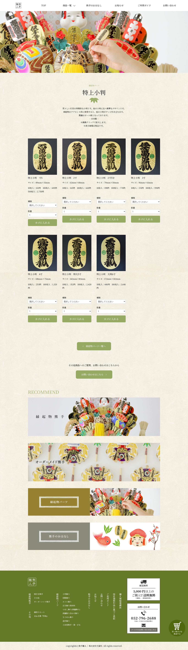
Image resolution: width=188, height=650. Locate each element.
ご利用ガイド (144, 5)
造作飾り (66, 621)
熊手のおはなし (94, 5)
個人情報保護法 (120, 601)
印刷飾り (66, 598)
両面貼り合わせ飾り (71, 613)
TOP (43, 5)
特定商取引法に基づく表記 (114, 606)
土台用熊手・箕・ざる (72, 625)
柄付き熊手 (38, 594)
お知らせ (119, 5)
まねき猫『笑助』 (41, 616)
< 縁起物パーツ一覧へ (94, 346)
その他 (36, 598)
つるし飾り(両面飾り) (71, 609)
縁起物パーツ (57, 599)
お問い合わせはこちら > (94, 374)
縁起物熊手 (29, 598)
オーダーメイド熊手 (42, 602)
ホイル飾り (67, 602)
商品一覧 (67, 5)
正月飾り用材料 (69, 606)
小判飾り (66, 594)
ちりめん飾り (68, 617)
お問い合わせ (169, 5)
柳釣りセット (39, 612)
